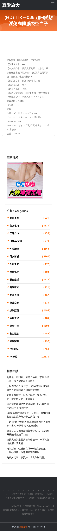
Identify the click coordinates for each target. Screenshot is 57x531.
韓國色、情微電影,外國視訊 (41, 498)
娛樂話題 (30, 310)
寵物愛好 (30, 318)
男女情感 (30, 256)
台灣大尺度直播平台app (22, 494)
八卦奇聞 (30, 264)
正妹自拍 (30, 233)
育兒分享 (30, 325)
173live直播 (16, 506)
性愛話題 (30, 248)
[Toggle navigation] (53, 4)
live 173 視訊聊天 (38, 510)
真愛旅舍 (23, 527)
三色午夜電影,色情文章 (13, 498)
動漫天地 (30, 295)
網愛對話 (39, 494)
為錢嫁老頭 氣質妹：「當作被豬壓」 (26, 457)
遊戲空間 (30, 302)
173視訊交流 (29, 506)
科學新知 (30, 287)
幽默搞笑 (30, 272)
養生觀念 (30, 333)
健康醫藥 (30, 341)
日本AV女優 (30, 241)
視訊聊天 (30, 349)
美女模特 (30, 225)
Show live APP (43, 506)
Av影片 (30, 356)
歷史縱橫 (30, 279)
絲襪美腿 (30, 218)
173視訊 (49, 494)
